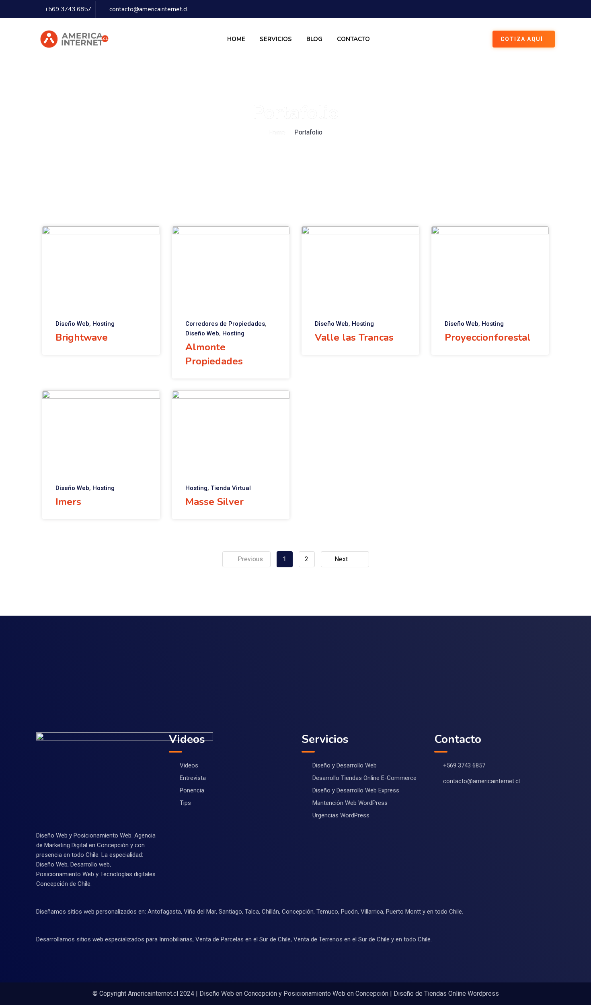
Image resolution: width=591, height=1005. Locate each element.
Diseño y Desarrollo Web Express (355, 790)
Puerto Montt (403, 911)
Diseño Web (72, 323)
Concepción (298, 911)
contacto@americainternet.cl (148, 9)
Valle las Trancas (354, 337)
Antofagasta (164, 911)
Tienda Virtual (231, 488)
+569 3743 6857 (68, 9)
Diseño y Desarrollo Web (344, 765)
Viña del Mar (200, 911)
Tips (185, 802)
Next (341, 559)
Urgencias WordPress (340, 815)
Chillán (270, 911)
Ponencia (192, 790)
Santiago (230, 911)
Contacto (353, 39)
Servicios (276, 39)
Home (236, 39)
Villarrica (372, 911)
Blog (314, 39)
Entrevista (193, 778)
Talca (252, 911)
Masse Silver (214, 501)
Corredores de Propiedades (225, 323)
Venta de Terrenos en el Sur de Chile (341, 939)
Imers (68, 501)
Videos (189, 765)
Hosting (103, 323)
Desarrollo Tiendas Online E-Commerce (364, 778)
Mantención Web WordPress (350, 802)
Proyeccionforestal (488, 337)
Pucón (349, 911)
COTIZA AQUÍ (522, 39)
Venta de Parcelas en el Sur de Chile (243, 939)
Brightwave (81, 337)
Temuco (327, 911)
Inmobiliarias (176, 939)
